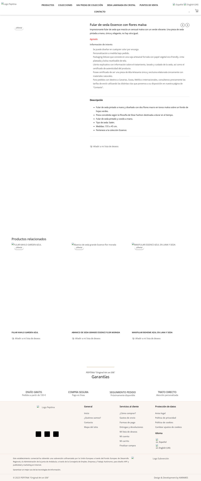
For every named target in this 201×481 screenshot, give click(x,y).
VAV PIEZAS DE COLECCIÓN (89, 5)
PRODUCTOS (48, 5)
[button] (104, 146)
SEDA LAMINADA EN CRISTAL (121, 5)
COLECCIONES (65, 5)
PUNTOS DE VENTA (149, 5)
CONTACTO (99, 11)
